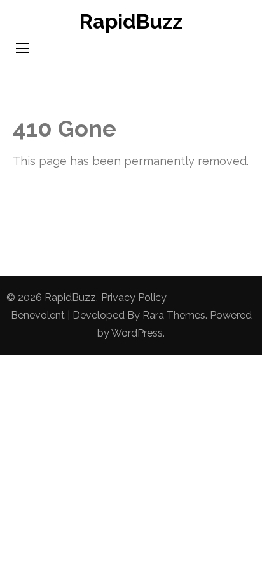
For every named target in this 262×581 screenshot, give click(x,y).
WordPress (137, 333)
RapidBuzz (131, 21)
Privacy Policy (134, 297)
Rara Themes (173, 315)
